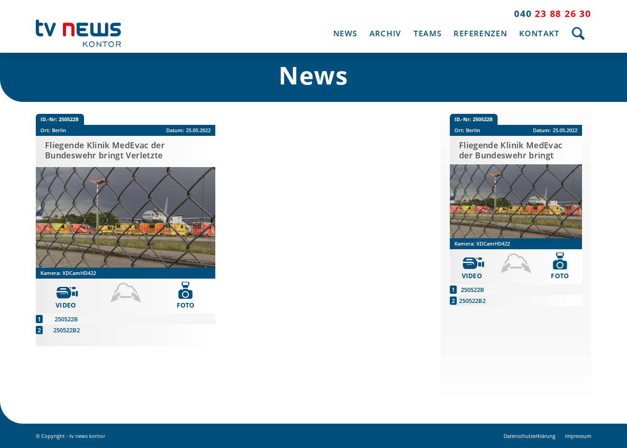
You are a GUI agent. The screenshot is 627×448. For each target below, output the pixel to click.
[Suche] (578, 33)
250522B (66, 319)
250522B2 (66, 330)
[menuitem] (345, 33)
